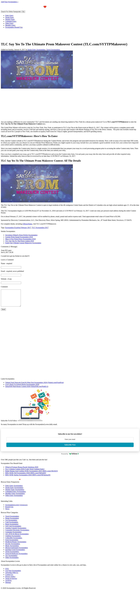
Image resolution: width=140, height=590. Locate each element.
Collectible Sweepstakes (13, 538)
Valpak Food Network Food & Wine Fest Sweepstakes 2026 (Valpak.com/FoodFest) (34, 382)
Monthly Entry (10, 25)
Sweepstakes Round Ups (14, 27)
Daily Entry (9, 15)
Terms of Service (11, 578)
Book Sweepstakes (11, 524)
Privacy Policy (10, 576)
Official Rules (27, 224)
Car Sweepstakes (11, 520)
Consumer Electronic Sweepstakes (17, 530)
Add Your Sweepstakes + (9, 2)
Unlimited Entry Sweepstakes (15, 491)
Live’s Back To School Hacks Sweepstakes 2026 (22, 384)
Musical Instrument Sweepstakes (16, 548)
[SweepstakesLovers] (30, 10)
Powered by (64, 454)
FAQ (7, 569)
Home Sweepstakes (12, 518)
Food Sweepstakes (11, 540)
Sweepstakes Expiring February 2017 (18, 228)
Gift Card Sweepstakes (13, 526)
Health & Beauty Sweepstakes (15, 542)
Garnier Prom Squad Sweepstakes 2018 (19, 237)
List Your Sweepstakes (13, 571)
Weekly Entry (10, 19)
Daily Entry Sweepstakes (14, 486)
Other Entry (9, 23)
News (7, 509)
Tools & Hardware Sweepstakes (16, 553)
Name (6, 263)
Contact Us (9, 574)
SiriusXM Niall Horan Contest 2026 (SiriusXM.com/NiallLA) (26, 386)
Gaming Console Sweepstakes (15, 528)
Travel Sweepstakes (53, 49)
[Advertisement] (40, 35)
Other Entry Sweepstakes (14, 495)
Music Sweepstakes (12, 546)
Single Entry (9, 17)
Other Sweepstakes (11, 557)
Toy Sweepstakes (11, 555)
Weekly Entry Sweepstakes (14, 489)
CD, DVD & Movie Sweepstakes (17, 534)
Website (6, 279)
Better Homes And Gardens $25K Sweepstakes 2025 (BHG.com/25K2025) (31, 471)
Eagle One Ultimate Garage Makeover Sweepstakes (23, 243)
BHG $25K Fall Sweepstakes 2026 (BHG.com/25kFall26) (25, 473)
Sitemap (8, 582)
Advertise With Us (11, 573)
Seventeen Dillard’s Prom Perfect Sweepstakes (21, 235)
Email (12, 271)
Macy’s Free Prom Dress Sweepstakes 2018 (20, 239)
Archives (8, 580)
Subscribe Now (70, 445)
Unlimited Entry (10, 21)
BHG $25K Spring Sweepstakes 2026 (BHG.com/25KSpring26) (27, 475)
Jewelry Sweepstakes (12, 544)
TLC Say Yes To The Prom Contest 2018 (19, 241)
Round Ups (9, 507)
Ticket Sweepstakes (12, 552)
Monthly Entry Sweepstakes (15, 493)
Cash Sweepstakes (11, 522)
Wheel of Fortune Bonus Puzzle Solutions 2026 (21, 467)
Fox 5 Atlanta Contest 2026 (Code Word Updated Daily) (24, 469)
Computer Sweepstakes (13, 532)
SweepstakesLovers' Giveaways (16, 505)
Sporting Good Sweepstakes (15, 550)
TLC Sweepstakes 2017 (40, 228)
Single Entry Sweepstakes (36, 49)
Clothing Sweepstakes (13, 536)
